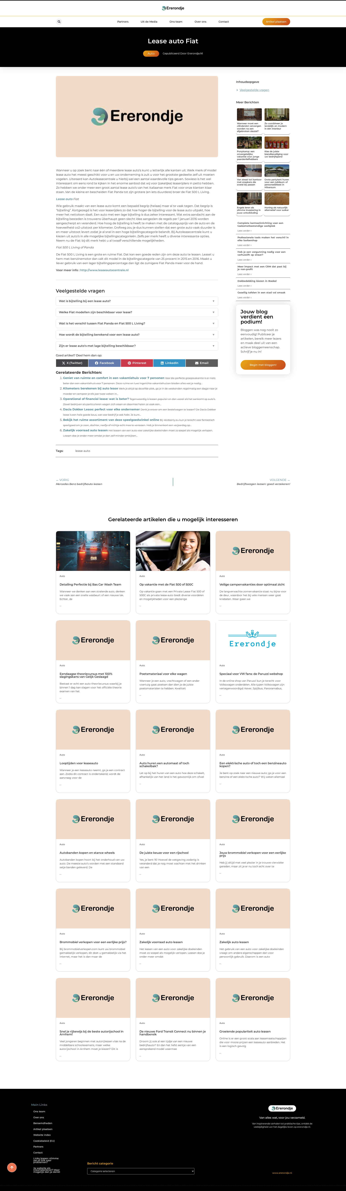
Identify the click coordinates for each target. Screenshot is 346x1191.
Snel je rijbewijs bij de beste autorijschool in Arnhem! (91, 1033)
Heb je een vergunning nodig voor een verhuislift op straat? (262, 253)
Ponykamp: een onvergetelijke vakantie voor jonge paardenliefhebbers (248, 155)
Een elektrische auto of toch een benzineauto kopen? (252, 765)
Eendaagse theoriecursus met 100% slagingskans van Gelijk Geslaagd (86, 675)
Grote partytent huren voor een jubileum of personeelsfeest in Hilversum (277, 183)
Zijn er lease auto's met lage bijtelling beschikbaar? (137, 346)
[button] (59, 22)
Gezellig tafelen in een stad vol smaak (261, 292)
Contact (224, 21)
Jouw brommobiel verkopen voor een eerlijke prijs (252, 854)
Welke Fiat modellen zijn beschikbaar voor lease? (137, 312)
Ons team (176, 21)
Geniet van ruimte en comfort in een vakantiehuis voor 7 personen (113, 378)
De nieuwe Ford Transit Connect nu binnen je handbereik (172, 1033)
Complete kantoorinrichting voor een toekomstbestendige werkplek (260, 224)
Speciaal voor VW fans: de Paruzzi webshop (251, 674)
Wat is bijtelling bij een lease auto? (137, 301)
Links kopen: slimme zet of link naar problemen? (46, 1160)
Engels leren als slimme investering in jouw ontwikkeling (249, 210)
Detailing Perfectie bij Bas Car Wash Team (90, 584)
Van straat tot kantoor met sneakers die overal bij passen (249, 182)
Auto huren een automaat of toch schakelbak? (164, 765)
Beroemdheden (42, 1123)
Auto (151, 53)
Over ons (200, 21)
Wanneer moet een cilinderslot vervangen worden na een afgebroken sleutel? (249, 127)
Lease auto (64, 199)
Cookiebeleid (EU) (44, 1141)
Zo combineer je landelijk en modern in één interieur (276, 126)
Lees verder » (245, 230)
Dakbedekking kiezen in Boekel (257, 280)
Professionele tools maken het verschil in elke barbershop (263, 239)
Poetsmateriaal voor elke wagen (163, 674)
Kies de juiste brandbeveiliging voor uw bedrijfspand (276, 154)
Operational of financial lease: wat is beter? (96, 399)
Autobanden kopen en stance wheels (87, 852)
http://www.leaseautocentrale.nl (104, 270)
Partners (122, 21)
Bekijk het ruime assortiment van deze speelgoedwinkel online (111, 420)
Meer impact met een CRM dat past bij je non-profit (262, 268)
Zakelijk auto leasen (234, 942)
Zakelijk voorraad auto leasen (85, 430)
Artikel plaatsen (42, 1129)
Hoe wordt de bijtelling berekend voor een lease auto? (137, 334)
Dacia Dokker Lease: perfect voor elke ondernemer (101, 409)
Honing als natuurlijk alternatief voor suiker (277, 208)
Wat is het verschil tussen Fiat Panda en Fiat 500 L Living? (137, 323)
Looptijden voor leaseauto (79, 763)
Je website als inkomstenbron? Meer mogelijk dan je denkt (46, 1170)
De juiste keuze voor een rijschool (163, 852)
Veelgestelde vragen (254, 90)
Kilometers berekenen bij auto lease (90, 388)
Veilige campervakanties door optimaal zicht (252, 584)
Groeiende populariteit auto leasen (245, 1031)
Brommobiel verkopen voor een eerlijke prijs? (93, 942)
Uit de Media (149, 21)
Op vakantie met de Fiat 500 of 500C (166, 584)
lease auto (82, 451)
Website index (42, 1135)
